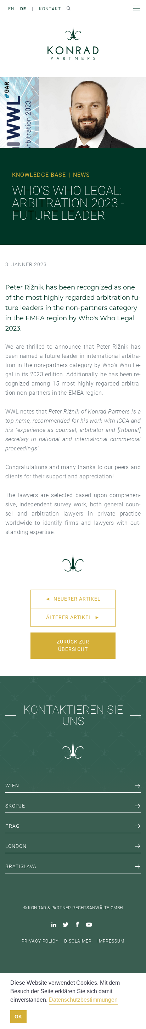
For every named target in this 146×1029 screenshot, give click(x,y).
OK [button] (18, 1016)
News (81, 175)
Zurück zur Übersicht (73, 645)
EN (11, 8)
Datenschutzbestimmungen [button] (83, 1000)
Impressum (110, 941)
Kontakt (50, 8)
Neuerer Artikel (73, 599)
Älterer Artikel (73, 617)
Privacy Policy (40, 941)
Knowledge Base (39, 175)
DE (23, 8)
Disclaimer (78, 941)
